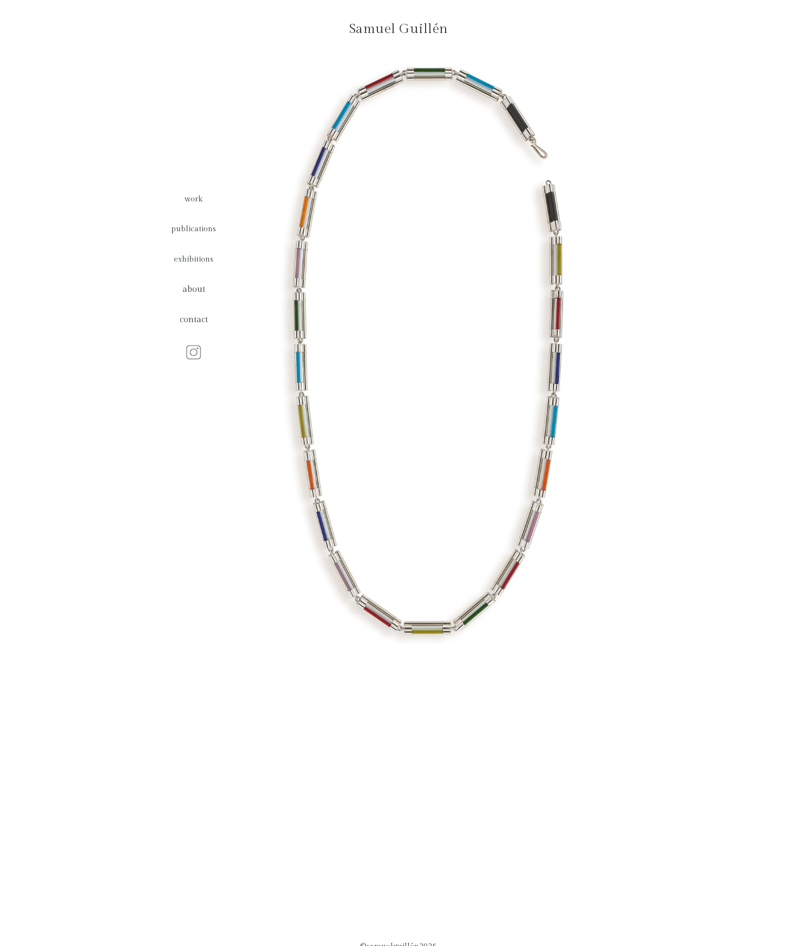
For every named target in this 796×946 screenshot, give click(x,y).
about (193, 289)
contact (194, 320)
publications (193, 228)
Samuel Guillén (398, 29)
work (194, 199)
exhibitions (193, 259)
